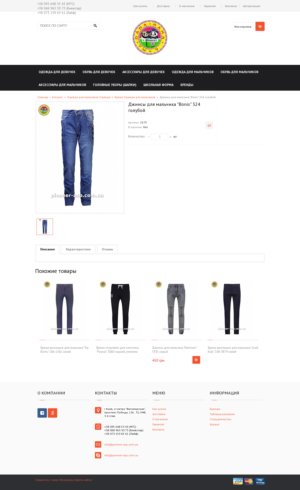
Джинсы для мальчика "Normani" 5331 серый (174, 350)
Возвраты (66, 480)
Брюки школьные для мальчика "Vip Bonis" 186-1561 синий (65, 350)
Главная (43, 97)
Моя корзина (242, 26)
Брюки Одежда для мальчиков (135, 97)
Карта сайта (83, 480)
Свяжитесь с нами (47, 480)
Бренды (215, 409)
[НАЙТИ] (95, 26)
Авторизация (251, 6)
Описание (47, 249)
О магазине (187, 6)
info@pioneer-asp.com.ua (121, 444)
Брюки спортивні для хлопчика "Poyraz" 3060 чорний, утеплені (117, 350)
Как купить (140, 6)
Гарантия (210, 6)
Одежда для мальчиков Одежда (88, 97)
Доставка (163, 6)
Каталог (57, 97)
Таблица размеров (222, 414)
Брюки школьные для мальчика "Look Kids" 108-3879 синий (233, 350)
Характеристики (78, 249)
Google (52, 413)
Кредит (214, 424)
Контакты (231, 6)
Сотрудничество (220, 419)
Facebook (42, 413)
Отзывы (107, 249)
